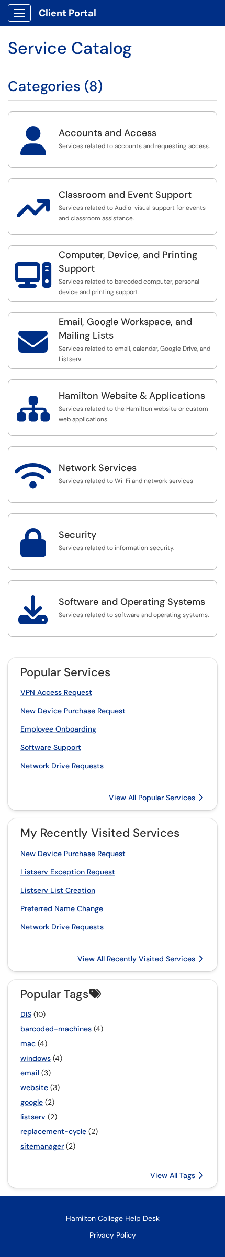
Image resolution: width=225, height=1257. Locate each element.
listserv (33, 1116)
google (31, 1102)
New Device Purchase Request (73, 710)
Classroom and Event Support (125, 194)
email (29, 1073)
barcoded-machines (56, 1029)
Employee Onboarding (58, 729)
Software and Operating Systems (132, 602)
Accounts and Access (107, 133)
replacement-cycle (53, 1131)
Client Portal (67, 13)
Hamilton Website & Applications (132, 395)
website (34, 1087)
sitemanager (42, 1146)
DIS (25, 1014)
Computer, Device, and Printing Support (128, 262)
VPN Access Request (56, 692)
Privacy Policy (112, 1235)
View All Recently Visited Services (137, 958)
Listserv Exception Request (67, 872)
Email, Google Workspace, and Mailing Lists (125, 329)
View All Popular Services (153, 797)
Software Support (50, 747)
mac (28, 1043)
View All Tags (173, 1175)
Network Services (98, 468)
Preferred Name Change (61, 908)
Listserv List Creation (57, 890)
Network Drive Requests (62, 765)
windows (35, 1058)
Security (77, 535)
